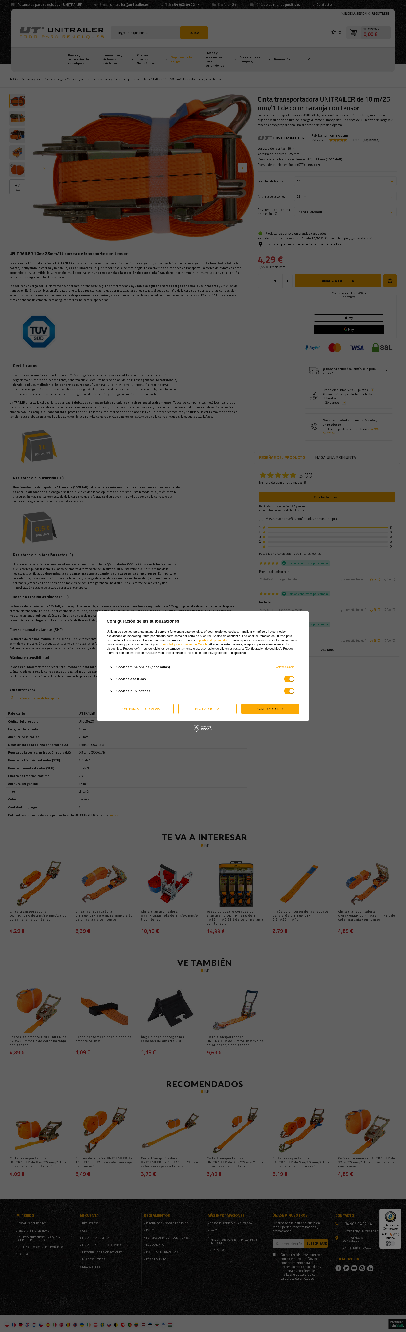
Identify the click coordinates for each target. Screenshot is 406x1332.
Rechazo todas (207, 708)
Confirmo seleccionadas (140, 708)
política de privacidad (213, 640)
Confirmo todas (270, 708)
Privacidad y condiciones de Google (183, 644)
